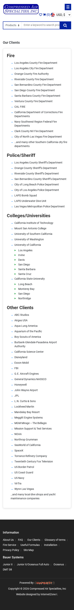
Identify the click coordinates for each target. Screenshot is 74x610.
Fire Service (9, 544)
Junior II (8, 564)
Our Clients (33, 539)
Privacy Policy (11, 549)
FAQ (20, 539)
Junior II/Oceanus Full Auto (33, 564)
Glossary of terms (55, 539)
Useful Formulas (30, 544)
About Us (8, 539)
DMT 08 (7, 569)
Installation (50, 544)
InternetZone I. (49, 594)
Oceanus (59, 564)
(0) (48, 14)
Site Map (29, 549)
